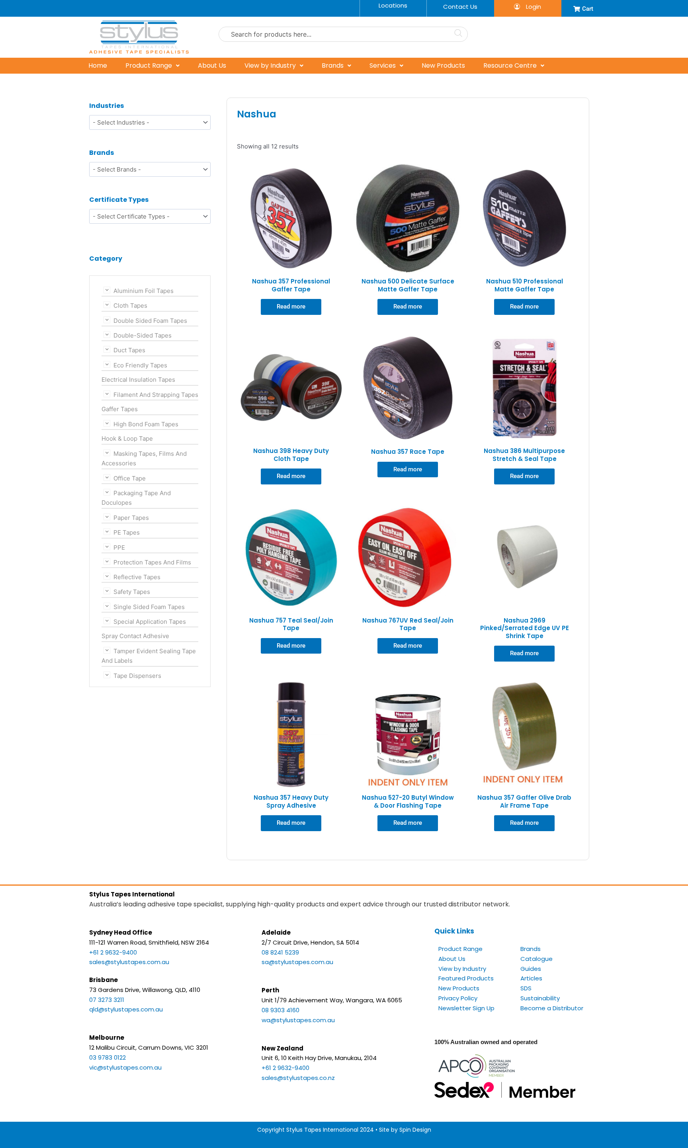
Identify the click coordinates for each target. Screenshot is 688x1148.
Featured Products (466, 978)
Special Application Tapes (149, 621)
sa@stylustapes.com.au (297, 962)
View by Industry (270, 65)
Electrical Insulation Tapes (138, 379)
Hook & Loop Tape (127, 438)
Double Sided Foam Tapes (150, 320)
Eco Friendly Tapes (140, 365)
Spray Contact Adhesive (135, 636)
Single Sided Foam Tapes (149, 606)
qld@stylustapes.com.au (126, 1009)
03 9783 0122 (107, 1057)
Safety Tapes (131, 591)
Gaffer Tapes (120, 409)
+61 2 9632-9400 (113, 952)
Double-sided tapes (142, 335)
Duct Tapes (129, 350)
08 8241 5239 (280, 952)
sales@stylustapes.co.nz (298, 1078)
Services (382, 65)
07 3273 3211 (106, 1000)
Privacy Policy (457, 998)
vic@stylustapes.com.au (125, 1067)
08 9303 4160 (280, 1010)
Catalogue (536, 959)
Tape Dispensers (137, 675)
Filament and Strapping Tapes (155, 394)
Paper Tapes (131, 517)
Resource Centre (510, 65)
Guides (530, 968)
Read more (291, 306)
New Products (443, 65)
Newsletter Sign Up (466, 1008)
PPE (119, 547)
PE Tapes (126, 532)
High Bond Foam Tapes (145, 424)
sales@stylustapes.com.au (129, 962)
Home (97, 65)
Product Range (148, 65)
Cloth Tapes (130, 305)
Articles (531, 978)
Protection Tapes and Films (152, 562)
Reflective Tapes (136, 577)
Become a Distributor (551, 1008)
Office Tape (129, 478)
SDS (526, 988)
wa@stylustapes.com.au (298, 1020)
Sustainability (540, 998)
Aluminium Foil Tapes (143, 291)
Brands (333, 65)
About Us (212, 65)
